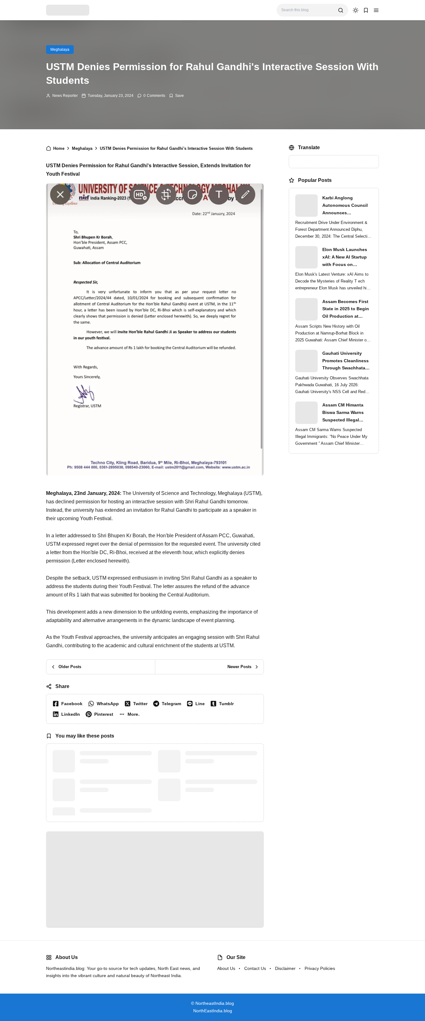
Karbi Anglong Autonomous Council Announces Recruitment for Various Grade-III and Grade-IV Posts (347, 205)
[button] (376, 10)
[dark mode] (355, 10)
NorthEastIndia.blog (212, 1010)
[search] (340, 10)
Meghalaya (59, 49)
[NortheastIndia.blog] (67, 9)
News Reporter (65, 95)
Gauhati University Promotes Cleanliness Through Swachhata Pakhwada (345, 361)
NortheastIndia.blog (214, 1003)
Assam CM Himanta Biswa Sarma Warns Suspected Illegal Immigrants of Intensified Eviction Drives (343, 413)
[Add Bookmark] (176, 95)
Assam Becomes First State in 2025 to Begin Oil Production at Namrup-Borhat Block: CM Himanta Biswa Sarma (346, 309)
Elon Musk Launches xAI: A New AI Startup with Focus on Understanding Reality (346, 257)
